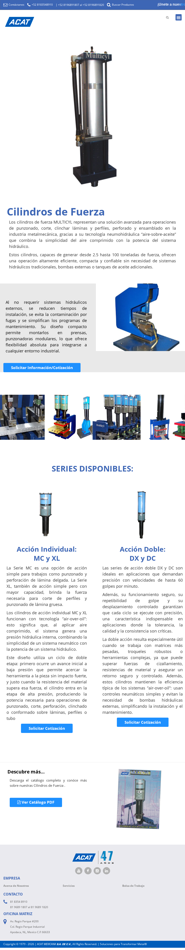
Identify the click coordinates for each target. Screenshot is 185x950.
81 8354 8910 (18, 902)
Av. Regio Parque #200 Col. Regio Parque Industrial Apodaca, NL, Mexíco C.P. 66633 (30, 926)
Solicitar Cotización (47, 728)
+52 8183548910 (42, 5)
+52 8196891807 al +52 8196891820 (81, 5)
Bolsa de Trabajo (133, 886)
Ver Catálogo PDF (37, 802)
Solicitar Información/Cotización (42, 367)
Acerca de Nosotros (16, 886)
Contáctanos (16, 5)
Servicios (69, 886)
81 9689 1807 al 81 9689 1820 (29, 907)
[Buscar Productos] (167, 17)
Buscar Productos (122, 5)
